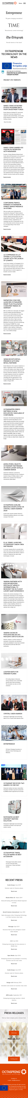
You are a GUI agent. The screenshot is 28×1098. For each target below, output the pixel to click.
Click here (14, 1033)
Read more (14, 891)
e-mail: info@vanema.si (14, 1080)
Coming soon (14, 1059)
